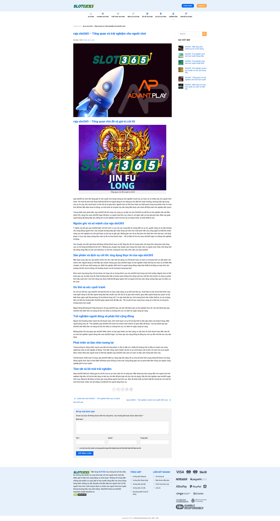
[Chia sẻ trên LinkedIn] (131, 389)
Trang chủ (77, 26)
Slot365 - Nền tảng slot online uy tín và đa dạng (194, 48)
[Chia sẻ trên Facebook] (114, 389)
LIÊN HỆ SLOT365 (186, 16)
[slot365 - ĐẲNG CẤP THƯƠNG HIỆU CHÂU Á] (84, 6)
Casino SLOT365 (103, 16)
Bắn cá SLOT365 (133, 16)
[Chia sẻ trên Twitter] (118, 389)
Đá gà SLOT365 (160, 16)
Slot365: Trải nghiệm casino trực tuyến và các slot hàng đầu (196, 70)
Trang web (144, 438)
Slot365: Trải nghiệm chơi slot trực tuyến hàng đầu (195, 55)
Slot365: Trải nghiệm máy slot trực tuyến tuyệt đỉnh (195, 62)
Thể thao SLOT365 (118, 16)
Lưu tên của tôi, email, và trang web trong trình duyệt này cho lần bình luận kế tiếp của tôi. (110, 448)
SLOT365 (91, 16)
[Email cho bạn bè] (122, 389)
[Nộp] (204, 34)
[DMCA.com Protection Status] (80, 495)
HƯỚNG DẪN (173, 16)
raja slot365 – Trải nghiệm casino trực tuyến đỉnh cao (147, 400)
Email (110, 438)
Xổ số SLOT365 (147, 16)
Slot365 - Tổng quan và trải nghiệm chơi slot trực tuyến (195, 78)
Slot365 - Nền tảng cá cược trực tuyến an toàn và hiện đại (195, 87)
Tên (78, 438)
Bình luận (80, 419)
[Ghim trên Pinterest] (127, 389)
